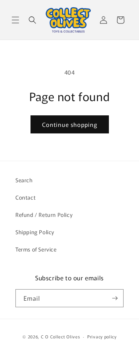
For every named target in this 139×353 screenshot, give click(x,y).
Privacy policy (102, 336)
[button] (15, 20)
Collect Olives (65, 336)
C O (45, 336)
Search (24, 180)
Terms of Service (36, 249)
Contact (25, 197)
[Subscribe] (114, 298)
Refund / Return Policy (44, 214)
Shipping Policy (34, 232)
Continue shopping (69, 124)
